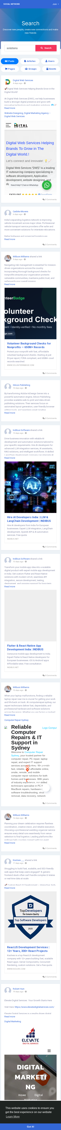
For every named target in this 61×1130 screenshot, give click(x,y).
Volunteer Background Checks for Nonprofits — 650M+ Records (29, 345)
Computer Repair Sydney (16, 720)
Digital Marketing (12, 1021)
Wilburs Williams (21, 256)
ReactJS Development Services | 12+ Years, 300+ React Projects (28, 949)
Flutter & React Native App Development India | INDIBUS (25, 647)
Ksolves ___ (18, 860)
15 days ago (18, 562)
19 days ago (18, 992)
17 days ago (18, 863)
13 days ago (18, 433)
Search (47, 48)
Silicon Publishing (21, 385)
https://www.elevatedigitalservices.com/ (34, 1007)
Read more (9, 108)
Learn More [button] (13, 1116)
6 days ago (17, 214)
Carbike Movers (20, 211)
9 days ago (17, 259)
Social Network (11, 4)
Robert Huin (18, 989)
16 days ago (18, 818)
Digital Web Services (23, 80)
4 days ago (17, 83)
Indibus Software (21, 430)
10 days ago (18, 388)
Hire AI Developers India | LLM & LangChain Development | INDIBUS (29, 519)
